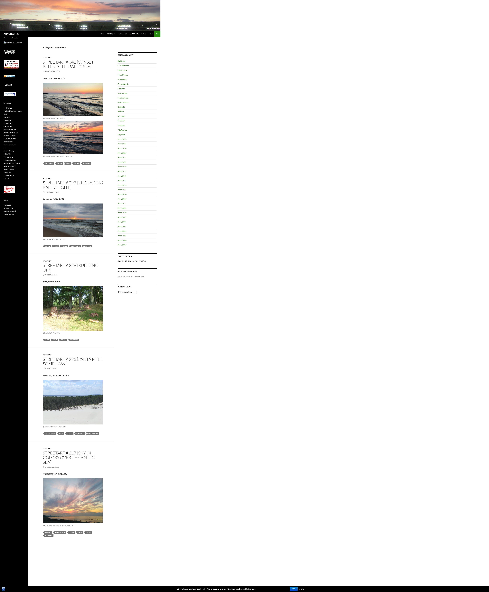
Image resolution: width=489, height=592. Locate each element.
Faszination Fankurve (11, 132)
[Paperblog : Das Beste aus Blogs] (10, 94)
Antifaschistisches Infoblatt (13, 111)
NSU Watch (7, 154)
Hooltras (121, 89)
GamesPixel (122, 79)
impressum (111, 33)
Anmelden (7, 205)
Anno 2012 (122, 203)
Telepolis (121, 125)
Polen (68, 163)
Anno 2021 (122, 162)
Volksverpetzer (9, 169)
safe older (123, 33)
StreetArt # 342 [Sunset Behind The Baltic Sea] (68, 64)
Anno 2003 (122, 245)
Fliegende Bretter (9, 136)
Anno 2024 (122, 148)
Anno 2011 (122, 208)
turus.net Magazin (10, 166)
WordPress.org (9, 214)
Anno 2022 (122, 157)
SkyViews (121, 116)
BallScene (121, 61)
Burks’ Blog (7, 120)
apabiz (6, 114)
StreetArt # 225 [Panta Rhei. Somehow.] (73, 361)
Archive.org (8, 108)
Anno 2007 (122, 226)
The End (6, 178)
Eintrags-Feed (8, 208)
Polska (76, 163)
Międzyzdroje (60, 532)
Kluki (47, 340)
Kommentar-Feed (10, 211)
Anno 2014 (122, 194)
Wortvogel (7, 172)
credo (143, 33)
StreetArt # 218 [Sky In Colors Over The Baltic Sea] (68, 457)
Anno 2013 (122, 199)
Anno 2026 (122, 139)
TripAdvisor (122, 130)
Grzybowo (49, 163)
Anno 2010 (122, 213)
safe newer (134, 33)
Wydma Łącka (92, 433)
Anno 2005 (122, 236)
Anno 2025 (122, 144)
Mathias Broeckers (10, 145)
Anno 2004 (122, 240)
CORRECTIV (8, 123)
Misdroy (48, 532)
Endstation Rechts (10, 129)
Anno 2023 (122, 153)
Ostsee (59, 163)
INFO (301, 589)
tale (151, 33)
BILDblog (7, 117)
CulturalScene (123, 66)
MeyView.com (11, 33)
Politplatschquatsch (10, 160)
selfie (102, 33)
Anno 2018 (122, 176)
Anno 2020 (122, 167)
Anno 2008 (122, 222)
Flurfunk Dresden (10, 139)
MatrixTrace (122, 93)
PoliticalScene (123, 102)
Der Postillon (8, 126)
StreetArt (47, 58)
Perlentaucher (8, 157)
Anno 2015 (122, 190)
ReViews (121, 111)
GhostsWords (123, 84)
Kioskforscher (8, 142)
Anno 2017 (122, 180)
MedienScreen (123, 98)
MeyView (121, 134)
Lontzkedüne (50, 433)
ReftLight (121, 107)
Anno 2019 (122, 171)
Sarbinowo (75, 246)
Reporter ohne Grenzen (12, 163)
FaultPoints (122, 70)
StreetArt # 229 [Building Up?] (70, 268)
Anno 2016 (122, 185)
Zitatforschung (9, 175)
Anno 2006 (122, 231)
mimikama (7, 148)
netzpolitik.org (9, 151)
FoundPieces (123, 75)
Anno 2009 (122, 217)
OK (293, 589)
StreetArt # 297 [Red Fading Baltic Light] (73, 185)
